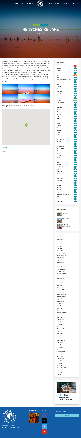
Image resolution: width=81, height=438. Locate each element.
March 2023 (60, 310)
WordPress (11, 425)
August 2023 (60, 301)
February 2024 (61, 289)
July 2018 (59, 372)
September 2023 (61, 299)
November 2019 (61, 356)
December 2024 (61, 273)
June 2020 (60, 347)
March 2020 (60, 349)
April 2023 (59, 308)
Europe (36, 25)
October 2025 (60, 257)
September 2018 (61, 367)
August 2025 (60, 262)
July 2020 (59, 345)
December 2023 (61, 294)
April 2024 (59, 285)
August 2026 (60, 239)
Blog (21, 3)
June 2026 (60, 244)
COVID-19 (5, 147)
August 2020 (60, 342)
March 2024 (60, 287)
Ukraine (44, 25)
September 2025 (61, 260)
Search (67, 415)
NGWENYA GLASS (67, 224)
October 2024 (60, 276)
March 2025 (60, 267)
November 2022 (61, 312)
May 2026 (59, 246)
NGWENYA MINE (66, 218)
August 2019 (60, 358)
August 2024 (60, 278)
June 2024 (60, 283)
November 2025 (61, 255)
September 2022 (61, 317)
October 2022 (60, 315)
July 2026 (59, 241)
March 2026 (60, 251)
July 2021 (59, 335)
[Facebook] (44, 415)
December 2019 (61, 354)
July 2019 (59, 361)
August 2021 (60, 333)
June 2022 (60, 324)
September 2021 (61, 331)
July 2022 (59, 322)
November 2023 (61, 296)
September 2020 (61, 340)
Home (16, 3)
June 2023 (60, 303)
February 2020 (61, 351)
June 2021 (59, 338)
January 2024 (61, 292)
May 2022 (59, 326)
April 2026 (59, 248)
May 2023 (59, 306)
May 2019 (59, 365)
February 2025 (61, 269)
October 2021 (60, 328)
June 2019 (59, 363)
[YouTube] (44, 431)
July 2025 (59, 264)
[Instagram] (44, 420)
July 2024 (59, 280)
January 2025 (61, 271)
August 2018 (60, 370)
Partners (58, 3)
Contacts (66, 3)
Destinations (29, 3)
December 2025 (61, 253)
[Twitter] (44, 426)
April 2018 (59, 374)
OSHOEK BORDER (67, 212)
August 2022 (60, 319)
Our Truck (50, 3)
